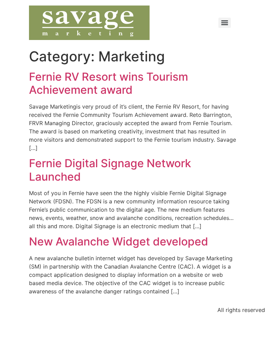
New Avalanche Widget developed (118, 241)
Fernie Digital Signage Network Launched (110, 170)
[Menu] (224, 23)
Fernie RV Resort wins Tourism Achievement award (108, 83)
